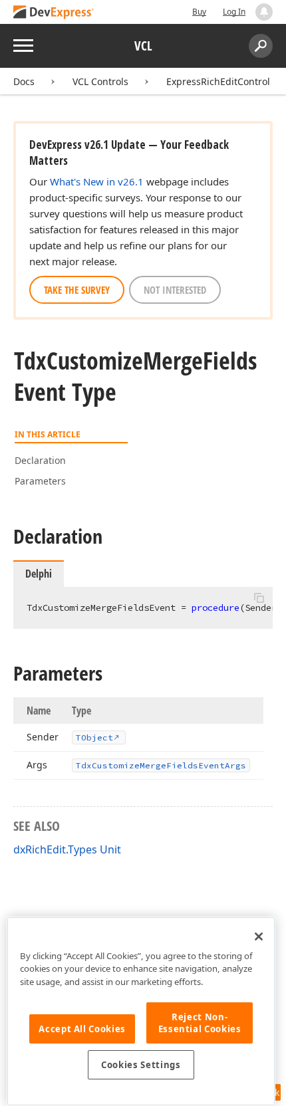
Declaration (40, 460)
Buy (199, 11)
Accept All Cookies (82, 1029)
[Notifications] (264, 12)
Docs (24, 81)
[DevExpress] (53, 13)
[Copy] (258, 598)
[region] (141, 1011)
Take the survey (77, 289)
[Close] (258, 936)
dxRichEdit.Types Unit (67, 849)
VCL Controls (100, 81)
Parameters (40, 481)
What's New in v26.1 (97, 181)
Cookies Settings (141, 1065)
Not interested (175, 289)
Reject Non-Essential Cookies (199, 1023)
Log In (234, 11)
